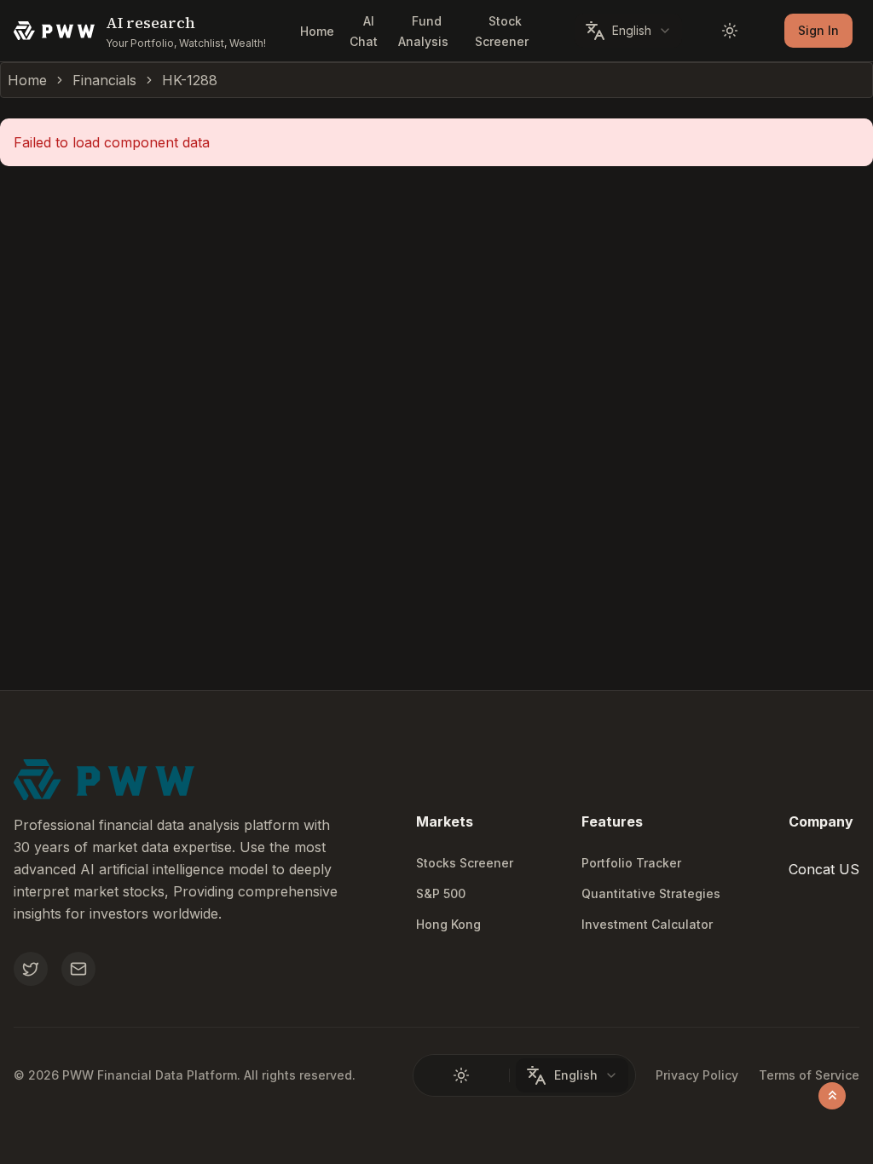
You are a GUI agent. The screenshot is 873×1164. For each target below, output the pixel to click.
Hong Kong (448, 924)
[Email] (78, 969)
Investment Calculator (647, 924)
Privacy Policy (697, 1075)
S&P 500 (440, 893)
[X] (31, 969)
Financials (104, 80)
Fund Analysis (423, 31)
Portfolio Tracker (631, 863)
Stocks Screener (464, 863)
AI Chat (364, 31)
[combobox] (628, 31)
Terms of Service (809, 1075)
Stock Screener (502, 31)
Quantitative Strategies (650, 893)
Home (317, 31)
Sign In (818, 30)
